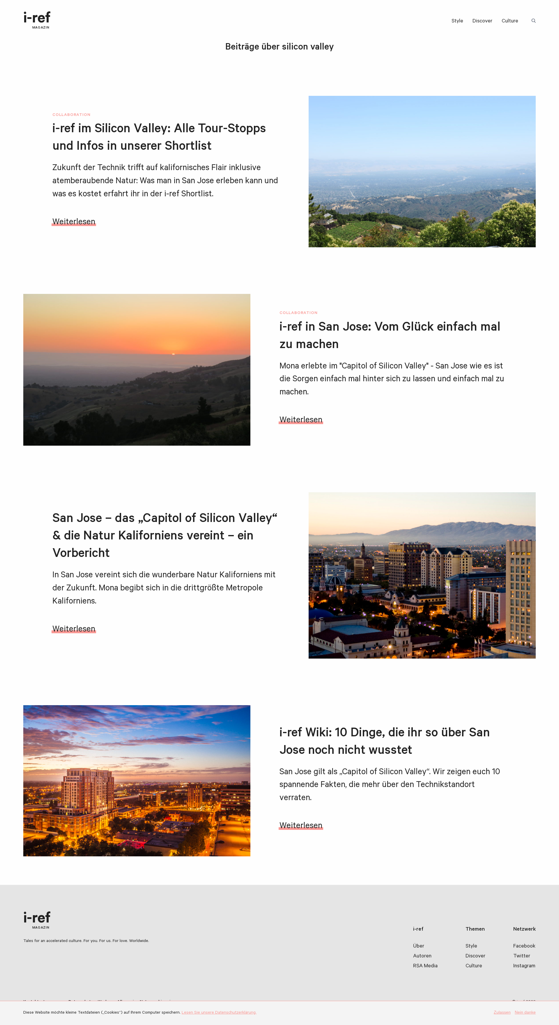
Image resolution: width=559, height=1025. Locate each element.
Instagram (524, 966)
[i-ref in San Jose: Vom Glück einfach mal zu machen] (136, 369)
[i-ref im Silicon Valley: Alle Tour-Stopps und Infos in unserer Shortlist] (422, 171)
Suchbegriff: (534, 21)
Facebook (524, 947)
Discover (482, 21)
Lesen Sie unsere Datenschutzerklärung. (219, 1013)
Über (418, 947)
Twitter (521, 956)
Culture (510, 21)
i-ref (37, 21)
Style (457, 21)
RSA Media (425, 966)
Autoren (422, 956)
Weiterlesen (73, 222)
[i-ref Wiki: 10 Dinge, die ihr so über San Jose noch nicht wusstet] (136, 780)
